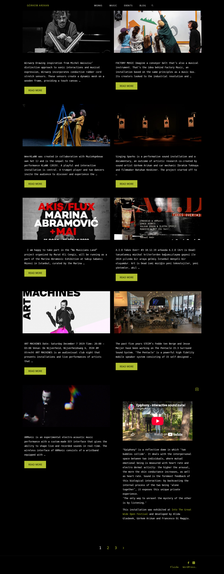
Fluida (173, 567)
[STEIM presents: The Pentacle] (157, 312)
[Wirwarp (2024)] (66, 32)
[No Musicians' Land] (66, 219)
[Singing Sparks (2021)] (157, 125)
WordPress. (190, 567)
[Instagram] (194, 563)
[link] (152, 5)
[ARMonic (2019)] (66, 406)
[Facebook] (188, 563)
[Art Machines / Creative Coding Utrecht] (66, 312)
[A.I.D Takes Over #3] (157, 219)
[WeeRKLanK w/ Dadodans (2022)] (66, 125)
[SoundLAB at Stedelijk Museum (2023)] (157, 32)
